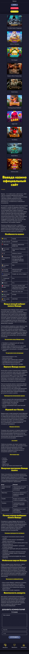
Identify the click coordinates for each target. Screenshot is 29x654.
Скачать (3, 189)
